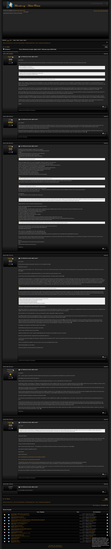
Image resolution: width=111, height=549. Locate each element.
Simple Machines (59, 545)
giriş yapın (17, 10)
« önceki (103, 45)
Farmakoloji (92, 533)
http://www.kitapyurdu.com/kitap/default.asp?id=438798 (29, 459)
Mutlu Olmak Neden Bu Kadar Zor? (17, 517)
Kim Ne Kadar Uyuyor (15, 540)
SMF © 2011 (53, 545)
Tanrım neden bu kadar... (15, 537)
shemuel (15, 518)
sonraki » (106, 45)
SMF (49, 545)
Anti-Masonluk (22, 524)
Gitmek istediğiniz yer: (96, 505)
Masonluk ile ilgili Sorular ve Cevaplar (25, 515)
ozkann (10, 146)
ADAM (15, 533)
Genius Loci (10, 369)
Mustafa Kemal (16, 536)
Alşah (91, 527)
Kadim (91, 524)
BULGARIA (91, 521)
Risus (15, 542)
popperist (10, 56)
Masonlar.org (50, 546)
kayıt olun (23, 10)
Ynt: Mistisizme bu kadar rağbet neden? (29, 56)
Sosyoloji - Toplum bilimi (22, 518)
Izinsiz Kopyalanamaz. (59, 546)
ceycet (10, 119)
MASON (15, 515)
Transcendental (92, 518)
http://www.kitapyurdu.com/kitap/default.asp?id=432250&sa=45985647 (31, 457)
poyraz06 (15, 521)
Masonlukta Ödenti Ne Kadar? (16, 531)
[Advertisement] (55, 26)
